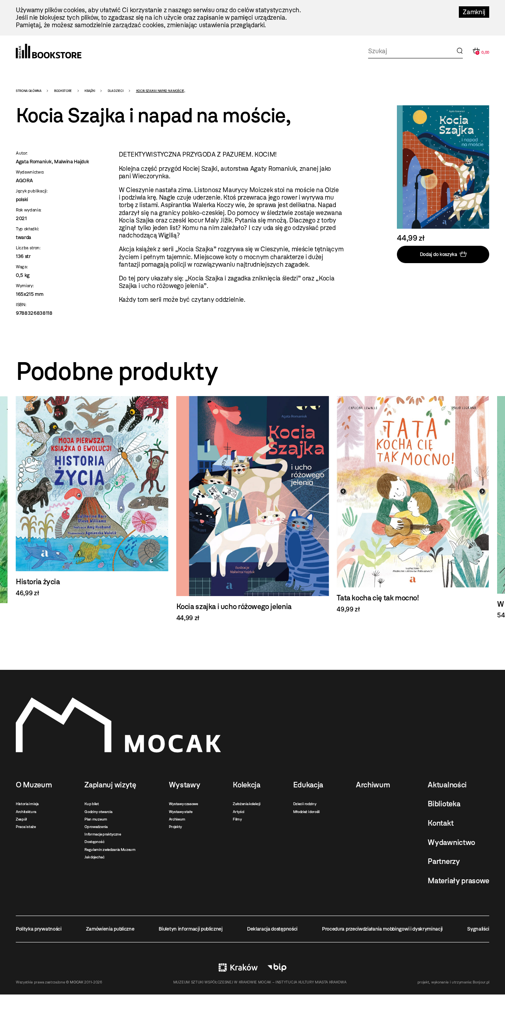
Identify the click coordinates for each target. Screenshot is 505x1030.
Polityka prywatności (39, 929)
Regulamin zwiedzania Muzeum (109, 849)
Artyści (238, 811)
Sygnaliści (478, 929)
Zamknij (474, 12)
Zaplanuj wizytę (110, 784)
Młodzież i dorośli (306, 811)
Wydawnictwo (451, 842)
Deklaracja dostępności (272, 929)
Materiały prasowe (458, 880)
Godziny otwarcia (98, 811)
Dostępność (94, 841)
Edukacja (308, 784)
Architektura (26, 811)
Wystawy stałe (181, 811)
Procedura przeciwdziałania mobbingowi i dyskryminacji (382, 929)
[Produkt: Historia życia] (92, 496)
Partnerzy (444, 861)
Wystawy (184, 784)
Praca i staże (26, 826)
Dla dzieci (115, 91)
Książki (89, 91)
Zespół (21, 819)
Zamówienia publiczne (110, 929)
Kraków (238, 967)
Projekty (175, 826)
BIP (276, 967)
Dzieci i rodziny (304, 804)
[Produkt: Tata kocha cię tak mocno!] (413, 504)
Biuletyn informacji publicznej (190, 929)
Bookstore (63, 91)
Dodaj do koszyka (438, 254)
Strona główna (28, 91)
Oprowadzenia (95, 826)
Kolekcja (246, 784)
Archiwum (177, 819)
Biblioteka (444, 803)
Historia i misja (27, 804)
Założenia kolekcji (246, 804)
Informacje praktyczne (102, 834)
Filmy (237, 819)
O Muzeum (34, 784)
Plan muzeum (95, 819)
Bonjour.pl (481, 982)
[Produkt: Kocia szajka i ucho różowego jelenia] (252, 509)
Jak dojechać (94, 857)
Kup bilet (91, 804)
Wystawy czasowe (183, 804)
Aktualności (447, 784)
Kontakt (440, 823)
